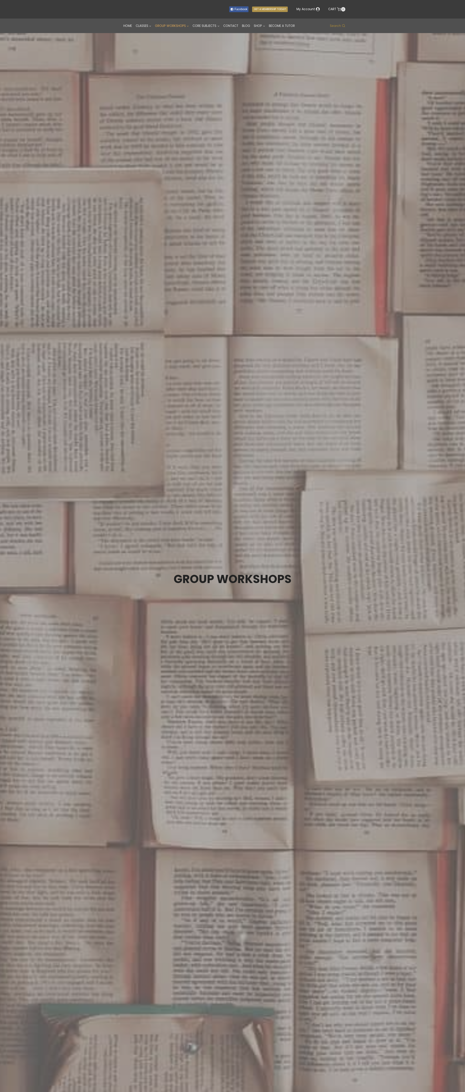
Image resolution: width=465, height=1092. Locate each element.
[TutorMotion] (146, 9)
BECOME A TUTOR (282, 26)
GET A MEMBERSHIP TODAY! (270, 9)
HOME (127, 26)
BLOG (246, 26)
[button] (150, 26)
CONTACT (230, 26)
